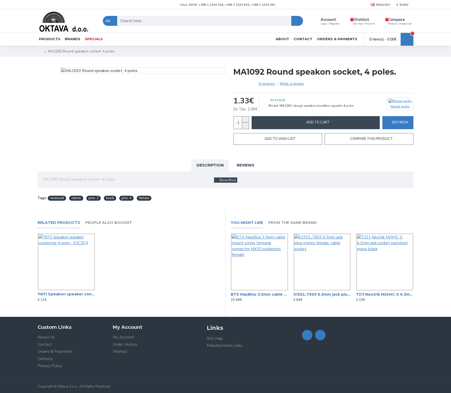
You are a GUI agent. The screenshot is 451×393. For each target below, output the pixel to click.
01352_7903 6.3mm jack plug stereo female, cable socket (322, 294)
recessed (57, 198)
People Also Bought (108, 223)
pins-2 (93, 198)
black (110, 198)
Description (210, 165)
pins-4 (126, 198)
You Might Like (247, 223)
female (144, 198)
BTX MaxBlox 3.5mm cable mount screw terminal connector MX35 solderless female (259, 294)
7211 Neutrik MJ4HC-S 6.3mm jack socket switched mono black (384, 294)
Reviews (245, 165)
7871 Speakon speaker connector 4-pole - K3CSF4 (66, 294)
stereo (76, 198)
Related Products (59, 223)
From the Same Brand (292, 223)
